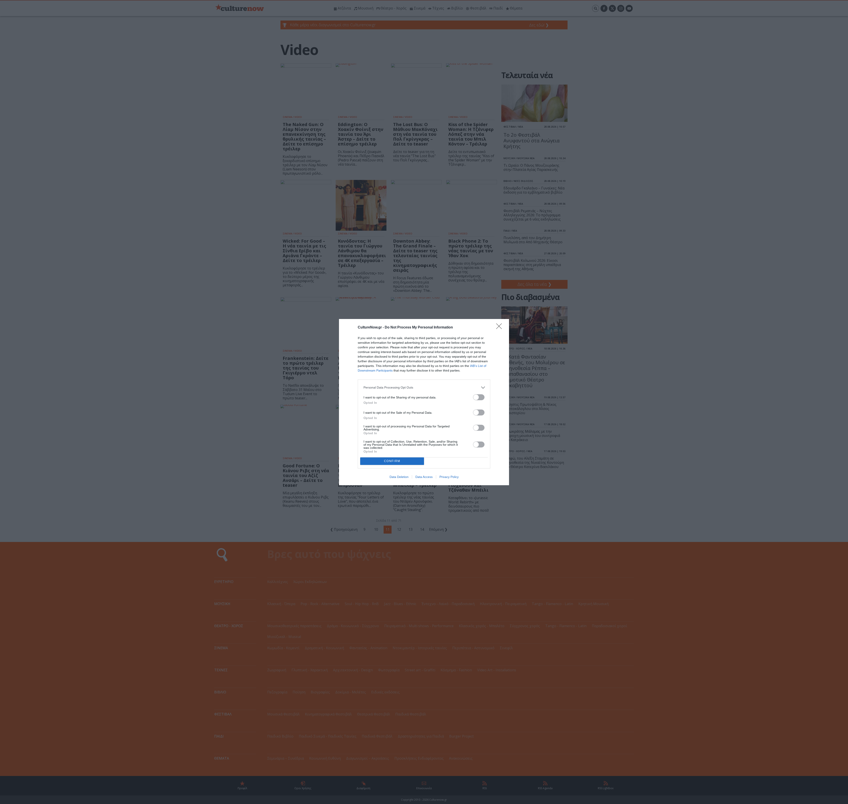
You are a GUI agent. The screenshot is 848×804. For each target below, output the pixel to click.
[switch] (479, 397)
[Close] (500, 327)
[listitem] (424, 387)
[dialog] (424, 402)
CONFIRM (392, 461)
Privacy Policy (449, 477)
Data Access (424, 477)
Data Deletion (399, 477)
